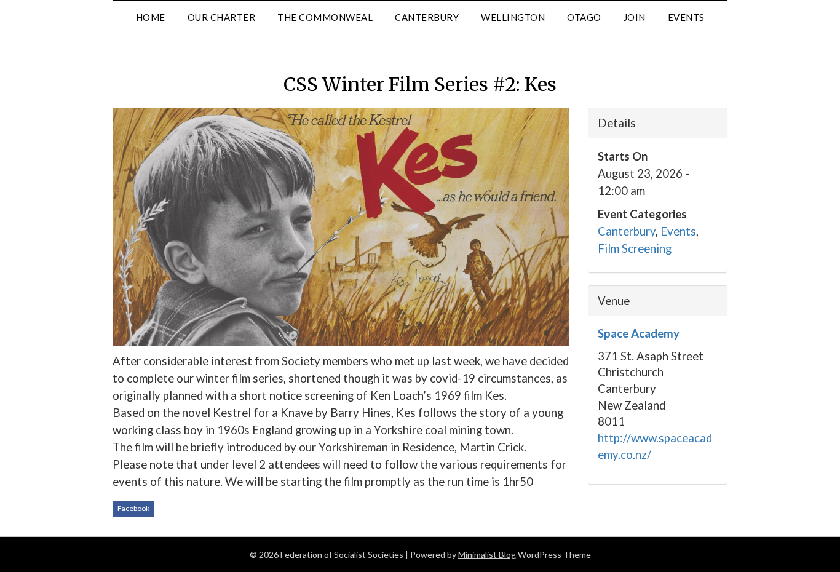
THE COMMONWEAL (325, 17)
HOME (150, 17)
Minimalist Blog (487, 554)
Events (678, 231)
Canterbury (627, 231)
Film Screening (635, 248)
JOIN (635, 17)
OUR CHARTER (222, 17)
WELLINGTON (513, 17)
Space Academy (639, 333)
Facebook (133, 508)
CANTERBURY (427, 17)
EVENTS (686, 17)
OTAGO (584, 17)
